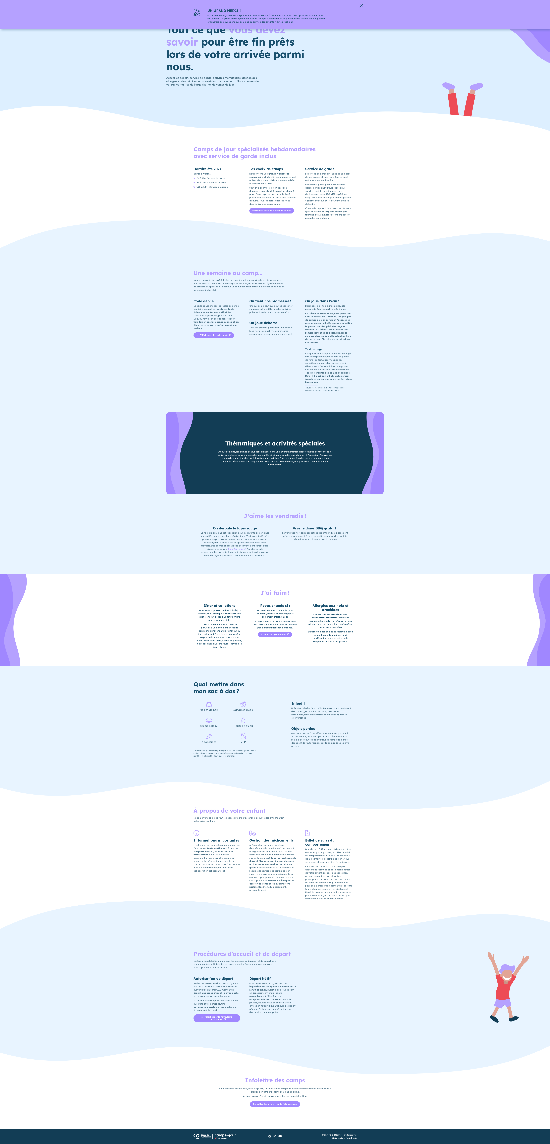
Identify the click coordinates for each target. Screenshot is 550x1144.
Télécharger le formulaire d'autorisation (218, 1018)
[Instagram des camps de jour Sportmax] (275, 1136)
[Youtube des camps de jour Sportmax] (280, 1136)
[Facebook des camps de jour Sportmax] (269, 1136)
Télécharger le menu (275, 634)
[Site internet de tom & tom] (350, 1138)
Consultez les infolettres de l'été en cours (275, 1104)
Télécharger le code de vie (214, 335)
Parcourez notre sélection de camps (271, 210)
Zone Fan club (235, 549)
